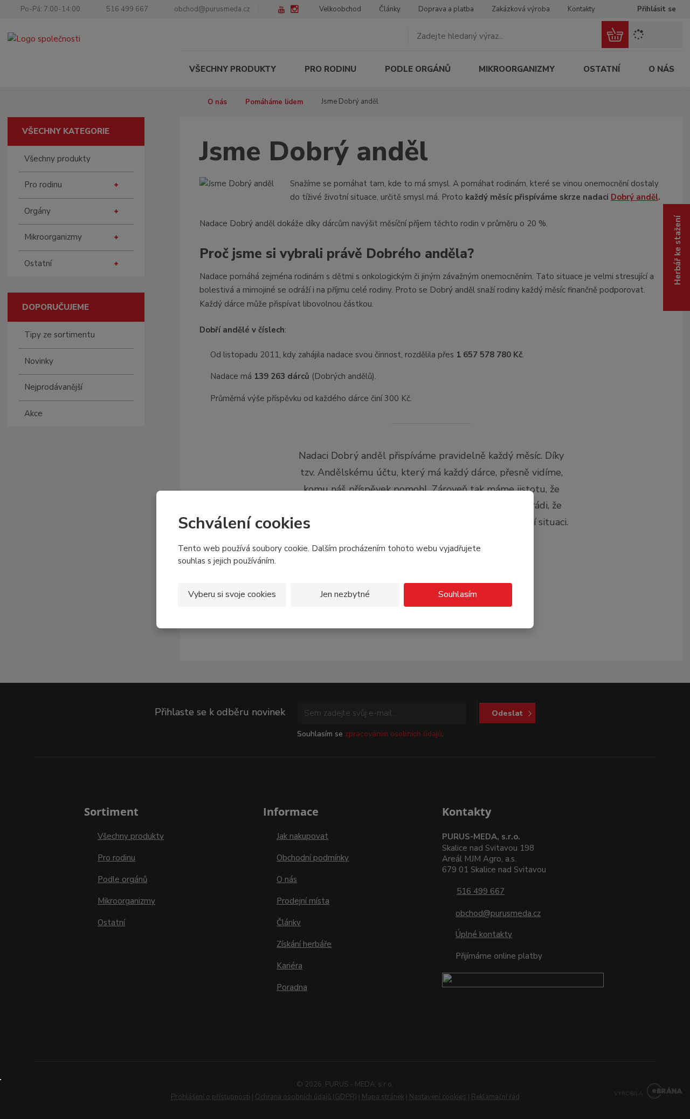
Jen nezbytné (345, 594)
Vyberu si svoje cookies (232, 594)
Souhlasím (457, 594)
